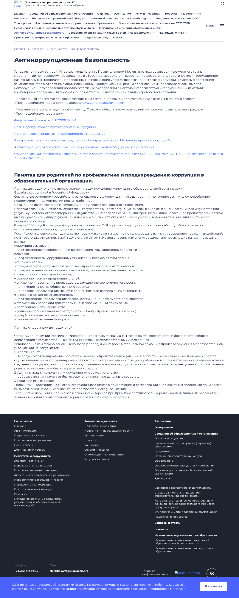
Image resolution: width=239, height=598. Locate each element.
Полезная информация (100, 426)
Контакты (21, 18)
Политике (177, 589)
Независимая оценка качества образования (186, 535)
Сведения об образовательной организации (61, 13)
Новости (171, 13)
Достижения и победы (29, 449)
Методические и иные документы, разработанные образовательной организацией (38, 502)
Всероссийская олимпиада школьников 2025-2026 (154, 23)
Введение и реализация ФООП (178, 18)
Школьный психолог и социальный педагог (121, 18)
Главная (19, 13)
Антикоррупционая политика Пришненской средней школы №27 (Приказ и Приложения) (84, 147)
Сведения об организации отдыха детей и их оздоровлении (111, 32)
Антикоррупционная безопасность (39, 32)
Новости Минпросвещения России (38, 479)
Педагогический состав (30, 435)
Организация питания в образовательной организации (184, 472)
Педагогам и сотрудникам (32, 456)
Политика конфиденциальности (155, 574)
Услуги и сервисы (148, 13)
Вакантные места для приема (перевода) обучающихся (183, 444)
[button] (222, 3)
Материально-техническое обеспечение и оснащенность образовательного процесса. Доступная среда (185, 504)
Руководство (163, 478)
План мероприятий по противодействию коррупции (55, 127)
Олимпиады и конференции (104, 454)
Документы (162, 451)
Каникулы (91, 445)
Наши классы (23, 445)
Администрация (25, 430)
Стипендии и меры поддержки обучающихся (186, 511)
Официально (164, 427)
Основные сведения (169, 438)
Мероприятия (191, 13)
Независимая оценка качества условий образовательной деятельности (182, 541)
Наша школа (23, 421)
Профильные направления (33, 440)
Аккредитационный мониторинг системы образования (74, 23)
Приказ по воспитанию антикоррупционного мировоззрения (62, 133)
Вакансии (20, 494)
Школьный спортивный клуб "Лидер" (58, 18)
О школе (103, 13)
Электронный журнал (29, 460)
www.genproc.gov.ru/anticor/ (102, 102)
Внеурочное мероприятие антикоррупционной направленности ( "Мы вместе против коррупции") (92, 140)
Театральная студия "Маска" (103, 37)
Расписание (122, 13)
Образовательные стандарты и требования (185, 465)
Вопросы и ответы (168, 522)
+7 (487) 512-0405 (26, 571)
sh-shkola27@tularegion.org (69, 571)
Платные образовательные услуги (178, 456)
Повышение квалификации (33, 484)
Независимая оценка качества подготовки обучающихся (54, 28)
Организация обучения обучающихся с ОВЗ (130, 28)
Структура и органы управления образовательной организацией (177, 494)
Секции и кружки (96, 449)
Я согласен (213, 586)
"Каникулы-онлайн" (173, 32)
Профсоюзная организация (33, 489)
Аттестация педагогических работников (42, 475)
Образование (164, 460)
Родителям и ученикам (100, 421)
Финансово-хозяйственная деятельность (183, 487)
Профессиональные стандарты (35, 470)
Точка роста (22, 23)
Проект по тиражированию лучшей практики (46, 37)
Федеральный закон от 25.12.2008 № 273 (45, 120)
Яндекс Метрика (88, 584)
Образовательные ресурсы (33, 465)
